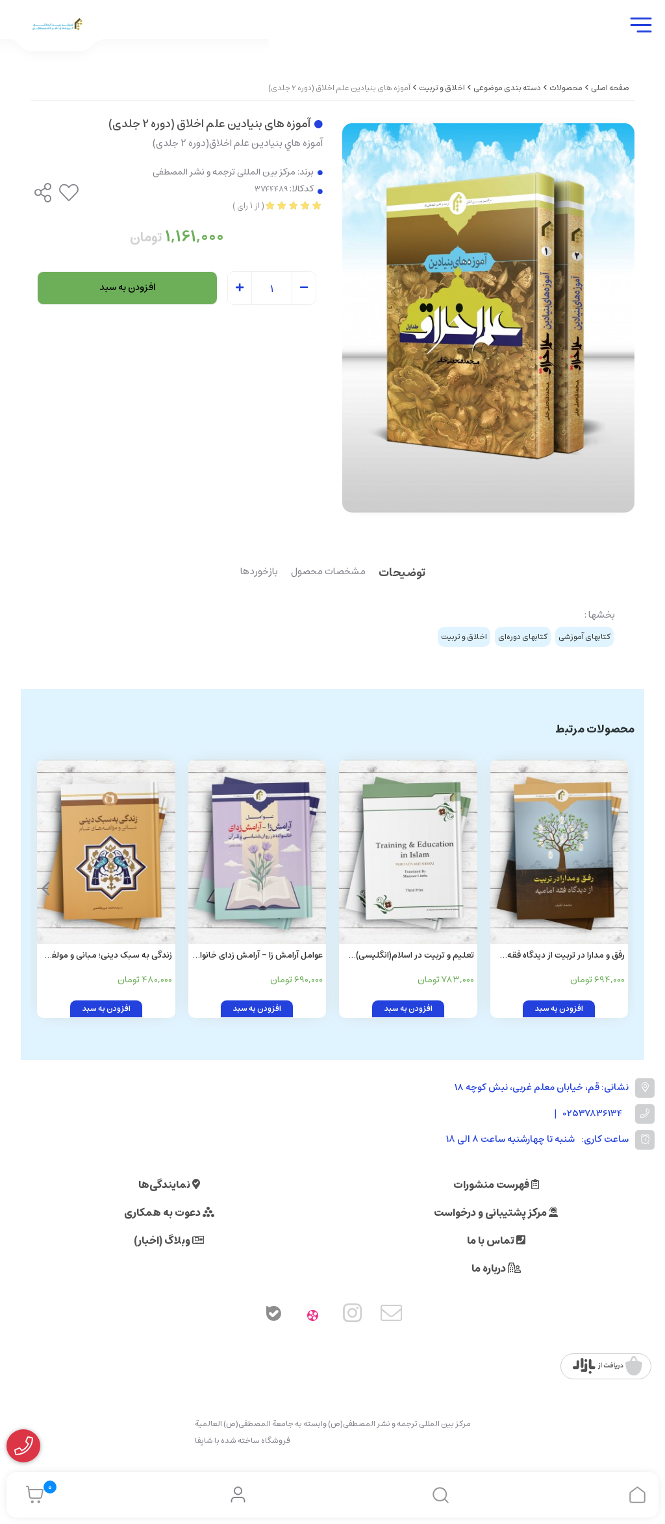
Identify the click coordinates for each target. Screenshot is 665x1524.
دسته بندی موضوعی (507, 88)
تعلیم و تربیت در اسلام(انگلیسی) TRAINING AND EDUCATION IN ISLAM (414, 956)
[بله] (273, 1315)
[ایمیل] (391, 1315)
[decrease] (304, 289)
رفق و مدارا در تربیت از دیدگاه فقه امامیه (566, 956)
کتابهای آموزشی (584, 637)
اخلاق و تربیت (442, 88)
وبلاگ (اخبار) (163, 1240)
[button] (46, 889)
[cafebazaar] (607, 1366)
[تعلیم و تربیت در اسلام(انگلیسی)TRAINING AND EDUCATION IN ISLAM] (408, 851)
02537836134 (592, 1113)
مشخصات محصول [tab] (328, 572)
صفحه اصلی (610, 88)
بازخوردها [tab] (259, 572)
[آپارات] (313, 1315)
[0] (31, 1495)
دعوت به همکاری (163, 1212)
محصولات (566, 88)
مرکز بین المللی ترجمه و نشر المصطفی (224, 172)
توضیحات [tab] (402, 573)
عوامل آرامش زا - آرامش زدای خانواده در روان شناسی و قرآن (257, 956)
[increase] (239, 289)
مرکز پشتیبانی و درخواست (491, 1212)
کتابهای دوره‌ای (522, 637)
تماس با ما (491, 1240)
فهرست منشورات (492, 1185)
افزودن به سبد (127, 287)
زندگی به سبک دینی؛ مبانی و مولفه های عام (109, 956)
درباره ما (489, 1268)
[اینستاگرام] (352, 1315)
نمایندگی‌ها (165, 1185)
